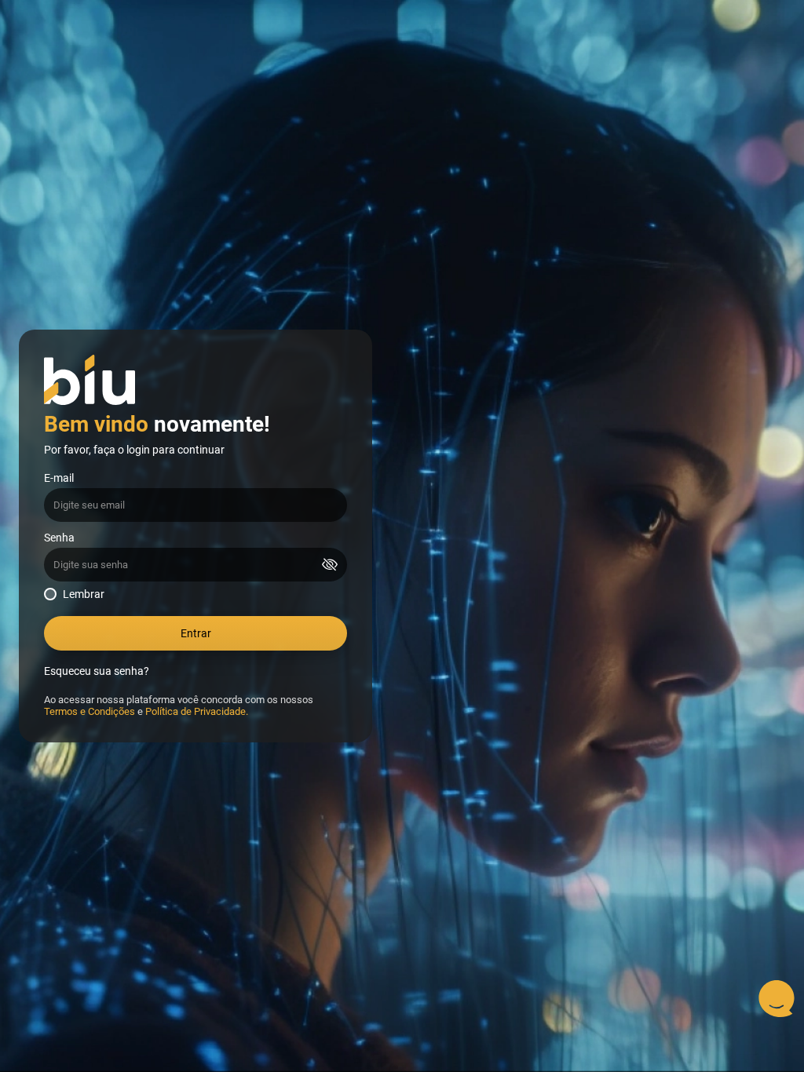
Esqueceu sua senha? (96, 671)
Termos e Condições (89, 711)
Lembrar (83, 594)
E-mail (59, 478)
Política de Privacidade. (196, 711)
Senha (59, 538)
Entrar (196, 633)
